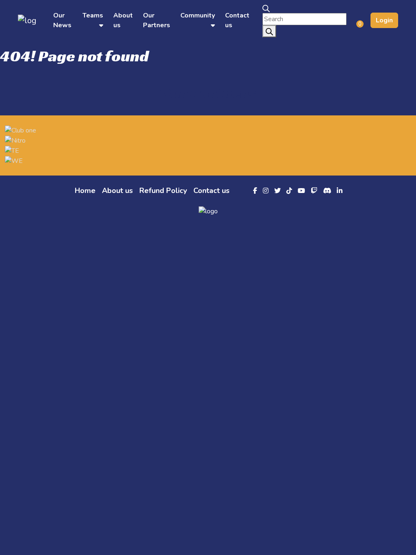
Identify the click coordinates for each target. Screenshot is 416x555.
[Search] (269, 31)
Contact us (211, 190)
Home (85, 190)
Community (197, 15)
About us (117, 190)
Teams (92, 15)
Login (384, 20)
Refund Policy (163, 190)
